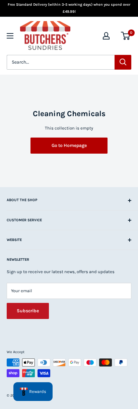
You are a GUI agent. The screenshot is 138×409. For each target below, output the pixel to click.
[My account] (106, 35)
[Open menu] (10, 35)
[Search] (123, 62)
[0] (126, 36)
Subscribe (28, 311)
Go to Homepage (69, 145)
